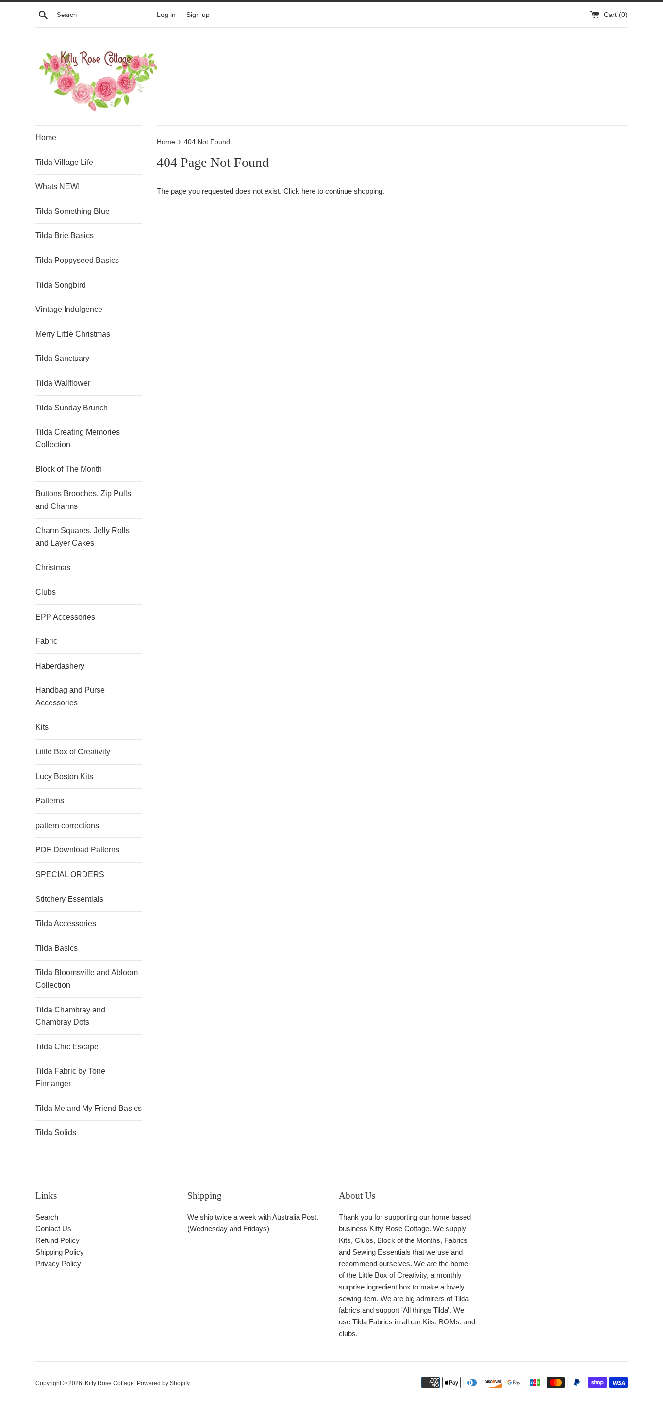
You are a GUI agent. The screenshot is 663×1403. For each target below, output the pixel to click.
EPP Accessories (65, 617)
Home (45, 137)
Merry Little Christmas (72, 334)
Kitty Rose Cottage (109, 1383)
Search (46, 1217)
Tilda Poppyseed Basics (77, 260)
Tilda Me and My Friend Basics (88, 1108)
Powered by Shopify (163, 1383)
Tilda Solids (55, 1132)
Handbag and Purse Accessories (70, 696)
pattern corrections (67, 825)
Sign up (198, 14)
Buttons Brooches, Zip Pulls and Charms (83, 499)
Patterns (49, 801)
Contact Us (53, 1228)
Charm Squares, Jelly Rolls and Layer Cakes (82, 536)
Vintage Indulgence (68, 309)
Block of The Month (68, 469)
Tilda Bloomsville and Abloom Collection (86, 978)
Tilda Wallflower (62, 383)
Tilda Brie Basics (64, 235)
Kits (42, 727)
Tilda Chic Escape (67, 1047)
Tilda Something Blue (72, 211)
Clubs (45, 592)
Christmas (52, 567)
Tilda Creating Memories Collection (77, 438)
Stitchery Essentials (69, 899)
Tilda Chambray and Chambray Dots (70, 1016)
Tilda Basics (56, 948)
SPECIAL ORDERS (69, 874)
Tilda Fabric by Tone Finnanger (70, 1077)
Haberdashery (59, 666)
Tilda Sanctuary (62, 358)
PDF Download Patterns (77, 850)
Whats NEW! (57, 186)
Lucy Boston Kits (64, 776)
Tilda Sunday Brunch (71, 408)
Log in (166, 14)
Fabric (46, 641)
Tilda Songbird (60, 285)
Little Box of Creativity (72, 752)
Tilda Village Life (64, 162)
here (308, 191)
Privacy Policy (58, 1263)
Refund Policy (57, 1240)
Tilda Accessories (65, 923)
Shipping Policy (59, 1252)
